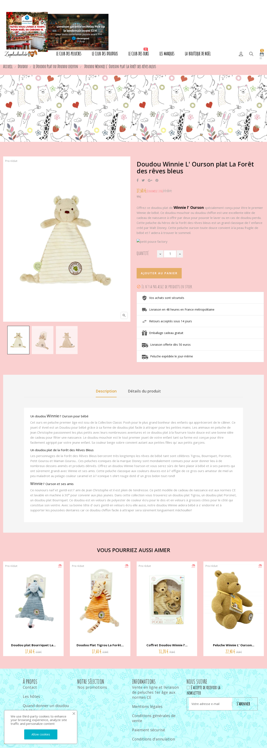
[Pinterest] (156, 180)
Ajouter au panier (159, 273)
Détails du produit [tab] (144, 391)
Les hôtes (31, 696)
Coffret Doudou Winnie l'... (167, 645)
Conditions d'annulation (153, 739)
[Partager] (138, 180)
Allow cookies (40, 734)
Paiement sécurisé (148, 729)
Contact (30, 687)
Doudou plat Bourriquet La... (33, 645)
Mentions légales (147, 706)
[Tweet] (143, 180)
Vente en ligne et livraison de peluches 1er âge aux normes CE (155, 692)
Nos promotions (92, 687)
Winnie (53, 415)
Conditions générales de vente (153, 718)
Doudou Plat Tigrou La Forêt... (100, 645)
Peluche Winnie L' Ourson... (233, 645)
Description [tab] (106, 391)
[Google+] (150, 180)
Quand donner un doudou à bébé (46, 708)
